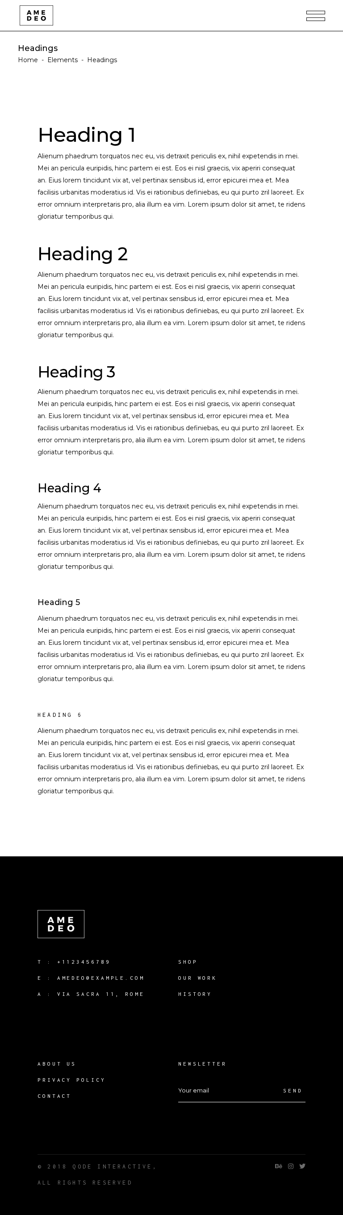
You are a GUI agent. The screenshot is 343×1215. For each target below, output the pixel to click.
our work (197, 978)
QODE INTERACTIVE (112, 1166)
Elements (62, 60)
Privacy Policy (72, 1080)
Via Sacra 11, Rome (101, 994)
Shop (188, 962)
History (195, 994)
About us (57, 1064)
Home (28, 60)
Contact (54, 1096)
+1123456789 (84, 962)
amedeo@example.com (101, 978)
